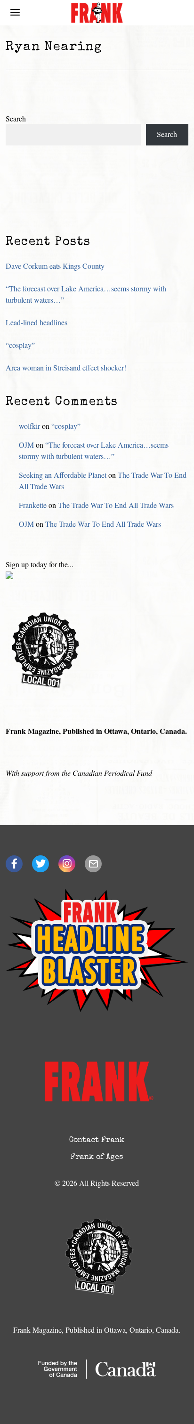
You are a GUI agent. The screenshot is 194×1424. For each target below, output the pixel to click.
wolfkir (29, 426)
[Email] (93, 863)
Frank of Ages (97, 1157)
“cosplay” (20, 345)
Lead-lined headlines (36, 322)
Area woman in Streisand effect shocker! (66, 367)
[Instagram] (66, 863)
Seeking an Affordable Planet (62, 475)
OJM (26, 445)
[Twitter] (40, 863)
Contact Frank (96, 1140)
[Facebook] (14, 863)
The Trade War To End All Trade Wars (116, 505)
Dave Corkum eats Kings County (55, 266)
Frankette (33, 505)
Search (16, 118)
